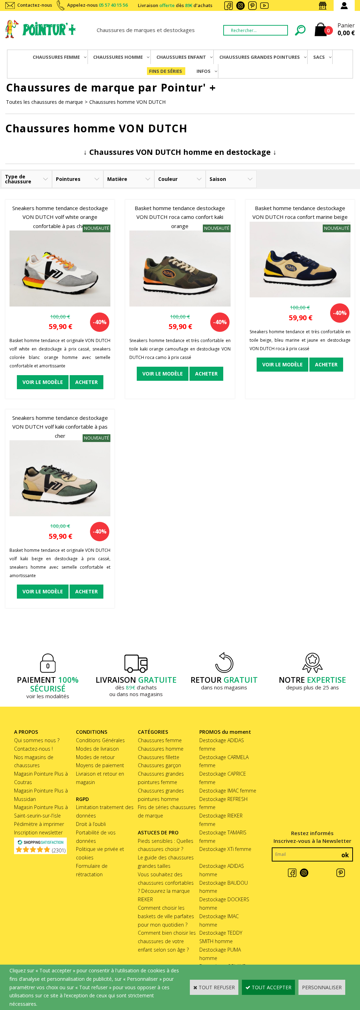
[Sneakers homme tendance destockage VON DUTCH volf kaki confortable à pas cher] (59, 514)
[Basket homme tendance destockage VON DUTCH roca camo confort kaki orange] (179, 304)
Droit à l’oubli (91, 824)
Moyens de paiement (100, 765)
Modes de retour (95, 757)
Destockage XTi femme (225, 849)
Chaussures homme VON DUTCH (127, 102)
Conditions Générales (100, 740)
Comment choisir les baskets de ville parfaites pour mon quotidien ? (166, 916)
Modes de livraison (97, 748)
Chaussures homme (161, 748)
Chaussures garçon (159, 765)
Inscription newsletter (38, 832)
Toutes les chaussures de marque (44, 102)
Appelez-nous (97, 5)
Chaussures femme (160, 740)
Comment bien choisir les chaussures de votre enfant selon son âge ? (167, 941)
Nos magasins (324, 6)
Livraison (175, 5)
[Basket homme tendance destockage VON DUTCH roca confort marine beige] (300, 295)
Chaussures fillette (158, 757)
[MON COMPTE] (344, 5)
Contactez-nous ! (33, 748)
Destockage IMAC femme (227, 790)
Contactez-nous (34, 5)
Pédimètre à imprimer (39, 824)
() (58, 850)
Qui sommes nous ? (36, 740)
